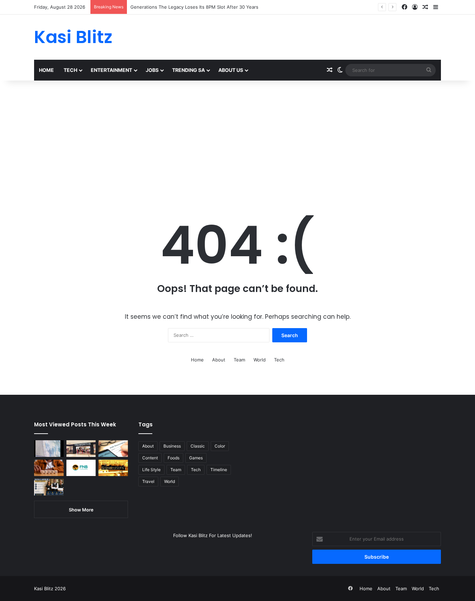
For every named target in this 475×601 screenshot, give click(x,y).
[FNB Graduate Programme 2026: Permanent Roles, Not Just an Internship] (81, 468)
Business (172, 446)
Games (196, 457)
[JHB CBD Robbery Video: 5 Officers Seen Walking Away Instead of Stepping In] (49, 448)
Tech (70, 70)
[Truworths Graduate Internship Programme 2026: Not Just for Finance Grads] (81, 448)
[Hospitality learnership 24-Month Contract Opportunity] (49, 487)
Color (220, 446)
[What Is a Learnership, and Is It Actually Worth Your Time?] (49, 468)
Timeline (218, 469)
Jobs (152, 70)
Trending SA (188, 70)
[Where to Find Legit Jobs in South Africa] (113, 448)
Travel (148, 481)
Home (46, 70)
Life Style (151, 469)
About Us (230, 70)
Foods (173, 457)
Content (150, 457)
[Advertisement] (237, 139)
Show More (81, 509)
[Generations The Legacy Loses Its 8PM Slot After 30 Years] (113, 468)
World (259, 359)
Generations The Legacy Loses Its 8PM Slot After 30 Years (194, 7)
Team (239, 359)
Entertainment (111, 70)
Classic (198, 446)
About (218, 359)
